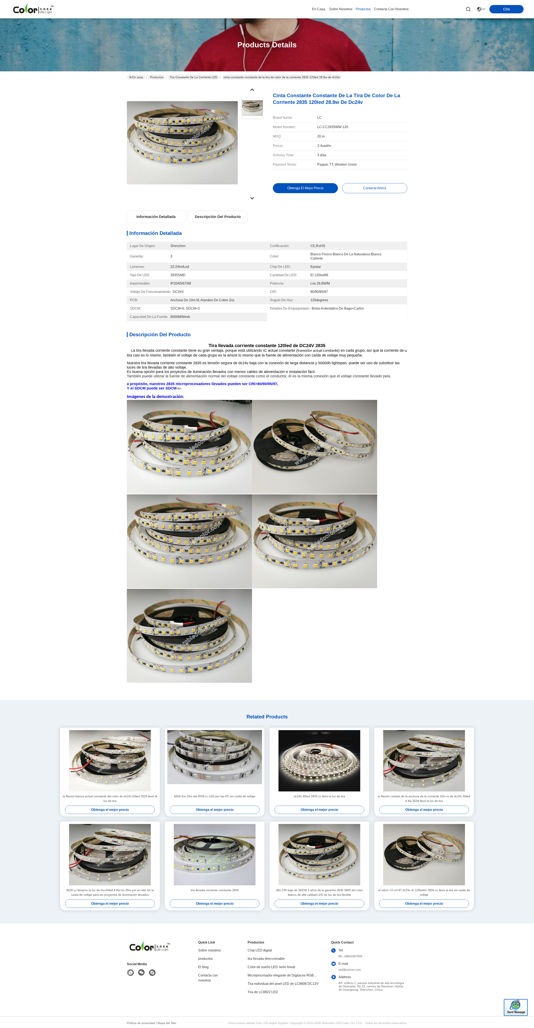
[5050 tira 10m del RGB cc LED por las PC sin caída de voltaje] (214, 760)
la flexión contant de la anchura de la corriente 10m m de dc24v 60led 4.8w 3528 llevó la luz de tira (424, 798)
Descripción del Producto (218, 217)
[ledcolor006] (152, 972)
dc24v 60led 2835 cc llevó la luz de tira (319, 796)
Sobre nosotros (209, 950)
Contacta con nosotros (208, 978)
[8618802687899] (130, 972)
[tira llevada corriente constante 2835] (214, 854)
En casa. (319, 9)
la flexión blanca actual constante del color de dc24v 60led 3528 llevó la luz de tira (110, 798)
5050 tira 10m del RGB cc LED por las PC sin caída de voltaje (214, 796)
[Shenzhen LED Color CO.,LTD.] (33, 9)
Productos (156, 77)
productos (363, 9)
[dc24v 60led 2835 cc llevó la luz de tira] (319, 760)
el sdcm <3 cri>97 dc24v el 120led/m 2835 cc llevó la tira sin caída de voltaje (424, 892)
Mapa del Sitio (166, 1023)
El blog (203, 967)
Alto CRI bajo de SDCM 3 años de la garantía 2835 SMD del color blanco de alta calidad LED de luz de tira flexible (319, 892)
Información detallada (156, 217)
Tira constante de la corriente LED (193, 77)
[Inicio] (150, 952)
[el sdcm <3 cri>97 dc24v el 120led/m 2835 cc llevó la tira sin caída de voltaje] (424, 854)
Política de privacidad (141, 1023)
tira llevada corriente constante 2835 (215, 890)
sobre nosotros (340, 9)
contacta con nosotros (391, 9)
